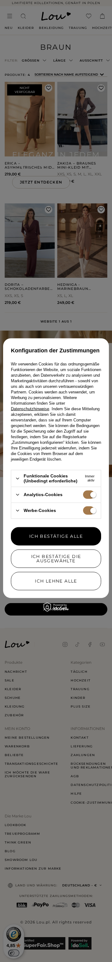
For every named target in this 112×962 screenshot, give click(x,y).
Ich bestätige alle (56, 536)
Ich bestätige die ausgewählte (56, 559)
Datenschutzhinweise (30, 409)
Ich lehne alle (56, 581)
